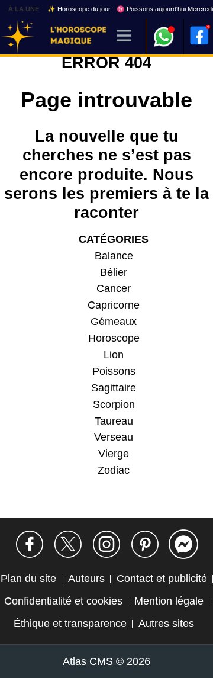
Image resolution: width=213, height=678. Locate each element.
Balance (114, 256)
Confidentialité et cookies (63, 601)
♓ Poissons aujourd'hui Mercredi (165, 8)
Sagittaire (113, 388)
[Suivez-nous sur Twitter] (68, 544)
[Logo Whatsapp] (164, 31)
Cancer (113, 288)
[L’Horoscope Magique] (18, 36)
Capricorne (114, 305)
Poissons (113, 371)
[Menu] (124, 36)
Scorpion (114, 404)
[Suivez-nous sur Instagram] (106, 544)
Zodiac (114, 470)
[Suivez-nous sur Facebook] (29, 544)
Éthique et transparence (70, 623)
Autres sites (166, 623)
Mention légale (169, 601)
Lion (114, 355)
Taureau (114, 421)
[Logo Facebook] (199, 35)
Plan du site (28, 578)
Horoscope (114, 338)
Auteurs (86, 578)
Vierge (113, 454)
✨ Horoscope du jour (79, 8)
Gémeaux (114, 321)
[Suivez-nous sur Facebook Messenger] (183, 544)
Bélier (113, 272)
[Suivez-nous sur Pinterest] (145, 544)
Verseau (113, 437)
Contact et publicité (162, 578)
